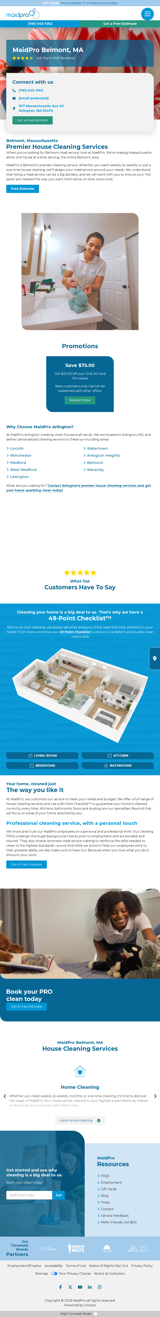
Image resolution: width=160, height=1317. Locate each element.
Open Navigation (147, 14)
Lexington (19, 477)
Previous (4, 1096)
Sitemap (41, 1273)
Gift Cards (50, 3)
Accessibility (53, 1266)
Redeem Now (80, 400)
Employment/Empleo (24, 1266)
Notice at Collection (109, 1273)
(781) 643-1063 (40, 24)
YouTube (80, 1287)
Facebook (60, 1287)
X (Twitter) (70, 1287)
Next (155, 1096)
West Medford (23, 470)
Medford (18, 463)
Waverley (95, 470)
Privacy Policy (142, 1266)
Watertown (97, 448)
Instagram (99, 1287)
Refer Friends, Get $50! (119, 1222)
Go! (58, 1195)
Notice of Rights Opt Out (108, 1266)
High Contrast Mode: (76, 1314)
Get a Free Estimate (120, 24)
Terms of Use (76, 1266)
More (76, 1120)
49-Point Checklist (74, 632)
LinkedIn (90, 1287)
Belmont (95, 463)
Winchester (21, 455)
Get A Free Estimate (26, 864)
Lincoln (17, 448)
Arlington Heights (103, 455)
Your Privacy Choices (75, 1273)
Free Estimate (22, 189)
